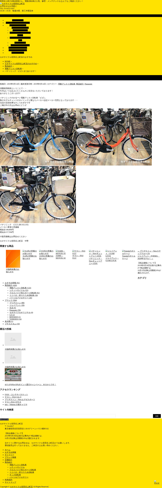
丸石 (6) (12, 308)
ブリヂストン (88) (16, 303)
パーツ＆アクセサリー (20, 45)
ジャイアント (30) (16, 305)
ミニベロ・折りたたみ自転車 (21, 472)
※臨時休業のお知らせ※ (12, 270)
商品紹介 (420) (11, 285)
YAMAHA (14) (15, 319)
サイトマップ (10, 482)
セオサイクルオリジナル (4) (21, 312)
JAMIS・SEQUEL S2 (61, 257)
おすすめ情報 (10, 452)
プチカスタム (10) (12, 324)
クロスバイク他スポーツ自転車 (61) (24, 293)
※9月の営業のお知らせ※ (46, 257)
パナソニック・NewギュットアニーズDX (95, 260)
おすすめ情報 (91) (12, 283)
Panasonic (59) (15, 310)
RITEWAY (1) (15, 317)
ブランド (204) (11, 300)
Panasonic (88, 84)
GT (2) (12, 315)
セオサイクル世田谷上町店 (21, 487)
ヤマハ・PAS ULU (77, 257)
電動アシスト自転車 (20, 28)
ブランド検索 (10, 457)
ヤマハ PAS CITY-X (13, 402)
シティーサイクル (20, 30)
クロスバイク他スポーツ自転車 (22, 470)
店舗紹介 (8, 460)
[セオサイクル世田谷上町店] (12, 4)
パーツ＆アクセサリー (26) (20, 298)
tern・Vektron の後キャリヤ (16, 405)
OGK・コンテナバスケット (16, 395)
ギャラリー (9, 455)
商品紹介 (80, 84)
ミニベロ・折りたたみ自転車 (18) (23, 295)
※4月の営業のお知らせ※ (30, 257)
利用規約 (8, 480)
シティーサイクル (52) (18, 290)
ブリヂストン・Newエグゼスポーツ (20, 400)
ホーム (7, 450)
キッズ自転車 (20, 43)
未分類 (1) (9, 321)
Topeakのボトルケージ (128, 257)
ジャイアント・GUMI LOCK (112, 259)
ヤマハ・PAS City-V (13, 397)
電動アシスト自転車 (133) (20, 288)
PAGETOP (4, 419)
